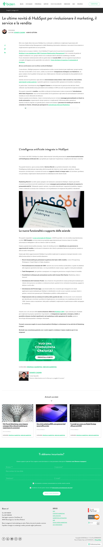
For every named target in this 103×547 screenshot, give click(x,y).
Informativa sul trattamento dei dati (62, 487)
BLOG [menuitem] (21, 4)
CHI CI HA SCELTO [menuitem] (56, 4)
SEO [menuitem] (74, 4)
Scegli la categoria (12, 10)
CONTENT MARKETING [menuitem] (59, 513)
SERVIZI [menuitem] (46, 4)
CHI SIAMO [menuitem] (29, 4)
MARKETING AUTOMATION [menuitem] (60, 518)
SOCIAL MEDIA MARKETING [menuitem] (60, 522)
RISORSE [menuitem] (80, 4)
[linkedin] (5, 52)
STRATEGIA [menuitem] (38, 4)
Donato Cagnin (19, 32)
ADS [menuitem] (54, 520)
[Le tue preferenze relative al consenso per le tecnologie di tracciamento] (94, 544)
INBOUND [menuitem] (67, 4)
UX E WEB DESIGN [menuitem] (57, 525)
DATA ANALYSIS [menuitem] (57, 516)
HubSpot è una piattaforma (29, 53)
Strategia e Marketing (34, 367)
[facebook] (5, 45)
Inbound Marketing (50, 367)
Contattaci (94, 4)
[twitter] (5, 49)
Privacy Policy (98, 540)
